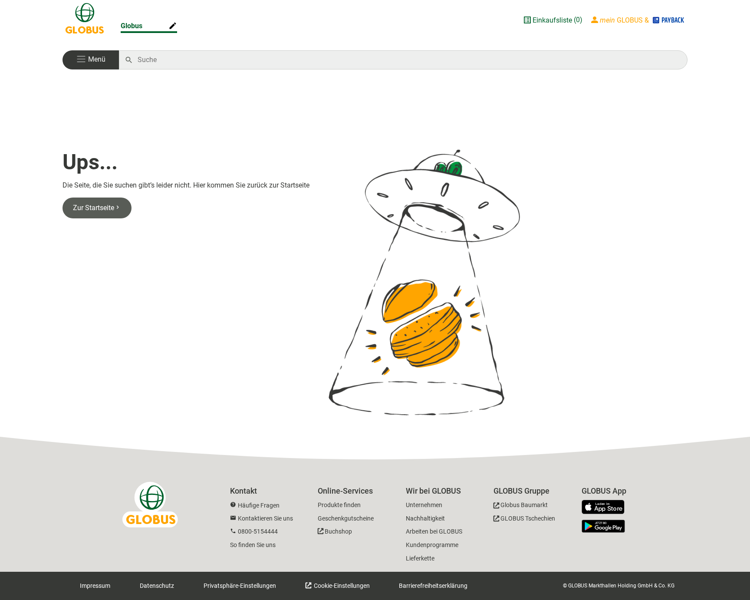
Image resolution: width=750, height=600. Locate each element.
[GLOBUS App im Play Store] (603, 526)
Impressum (95, 585)
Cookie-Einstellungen (341, 585)
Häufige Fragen (259, 505)
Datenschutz (157, 585)
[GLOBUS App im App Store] (606, 507)
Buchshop (338, 531)
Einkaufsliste (552, 20)
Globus (131, 26)
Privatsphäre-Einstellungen (240, 585)
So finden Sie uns (253, 544)
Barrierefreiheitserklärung (433, 585)
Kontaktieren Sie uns (265, 518)
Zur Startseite (93, 208)
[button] (90, 60)
